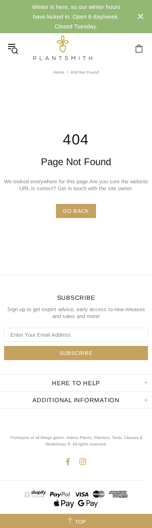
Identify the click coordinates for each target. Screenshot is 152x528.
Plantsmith (62, 48)
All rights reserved (89, 444)
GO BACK (76, 211)
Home (59, 72)
